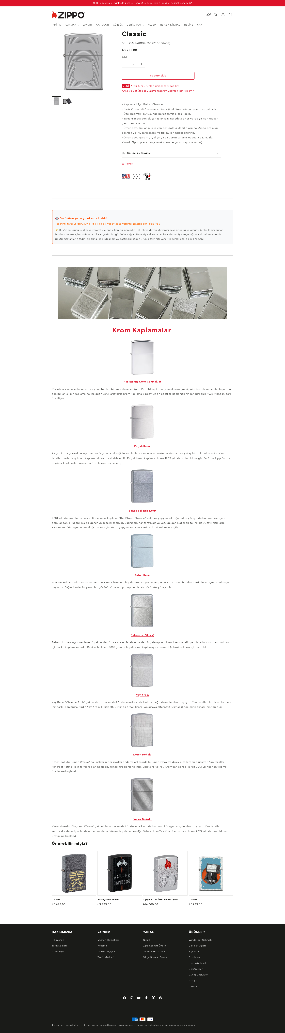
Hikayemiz (58, 940)
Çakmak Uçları (197, 945)
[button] (72, 24)
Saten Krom (142, 575)
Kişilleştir (194, 951)
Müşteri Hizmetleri (108, 940)
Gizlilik (147, 940)
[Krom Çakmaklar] (142, 317)
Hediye (193, 980)
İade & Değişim (106, 951)
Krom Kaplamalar (141, 330)
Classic (56, 900)
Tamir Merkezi (105, 957)
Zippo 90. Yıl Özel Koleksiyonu (160, 900)
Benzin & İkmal (197, 963)
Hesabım (102, 945)
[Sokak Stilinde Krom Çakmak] (142, 503)
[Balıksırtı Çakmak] (142, 628)
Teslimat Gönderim (154, 951)
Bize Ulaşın (58, 951)
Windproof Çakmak (200, 940)
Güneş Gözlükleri (198, 975)
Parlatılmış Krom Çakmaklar (142, 382)
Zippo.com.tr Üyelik (154, 945)
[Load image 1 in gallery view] (56, 101)
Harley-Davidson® (108, 900)
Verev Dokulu (142, 819)
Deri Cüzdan (196, 969)
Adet (124, 57)
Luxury (193, 986)
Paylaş (129, 163)
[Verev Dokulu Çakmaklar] (142, 812)
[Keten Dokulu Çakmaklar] (142, 747)
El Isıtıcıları (195, 957)
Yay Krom (142, 695)
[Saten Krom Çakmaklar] (142, 568)
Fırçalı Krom (142, 446)
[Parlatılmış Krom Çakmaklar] (142, 374)
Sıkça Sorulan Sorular (156, 957)
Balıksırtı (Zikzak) (142, 635)
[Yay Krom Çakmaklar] (142, 687)
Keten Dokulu (142, 754)
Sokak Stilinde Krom (142, 511)
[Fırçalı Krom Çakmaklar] (142, 439)
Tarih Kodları (59, 945)
